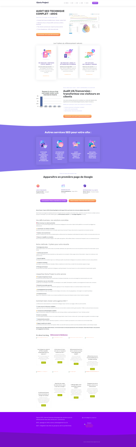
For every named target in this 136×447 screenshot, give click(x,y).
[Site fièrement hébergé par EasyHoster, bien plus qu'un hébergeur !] (89, 425)
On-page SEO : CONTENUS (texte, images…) (46, 63)
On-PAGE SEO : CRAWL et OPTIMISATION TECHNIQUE (68, 63)
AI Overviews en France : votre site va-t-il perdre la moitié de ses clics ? (60, 351)
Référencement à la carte (90, 190)
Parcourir (43, 362)
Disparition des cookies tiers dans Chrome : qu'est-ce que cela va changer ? (60, 385)
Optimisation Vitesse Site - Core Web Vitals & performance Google (59, 155)
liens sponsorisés (41, 190)
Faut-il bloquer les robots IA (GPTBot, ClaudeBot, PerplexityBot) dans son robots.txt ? (44, 352)
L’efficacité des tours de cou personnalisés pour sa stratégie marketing (92, 358)
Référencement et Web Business (59, 335)
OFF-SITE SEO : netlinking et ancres (90, 63)
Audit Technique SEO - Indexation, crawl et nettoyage (76, 155)
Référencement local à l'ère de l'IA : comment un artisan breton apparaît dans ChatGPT (76, 352)
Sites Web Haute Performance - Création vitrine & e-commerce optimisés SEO (44, 156)
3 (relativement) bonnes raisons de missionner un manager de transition (43, 394)
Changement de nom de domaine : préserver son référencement (92, 385)
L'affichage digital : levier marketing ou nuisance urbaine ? (76, 386)
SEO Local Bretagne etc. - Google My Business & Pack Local (92, 155)
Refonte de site (65, 189)
